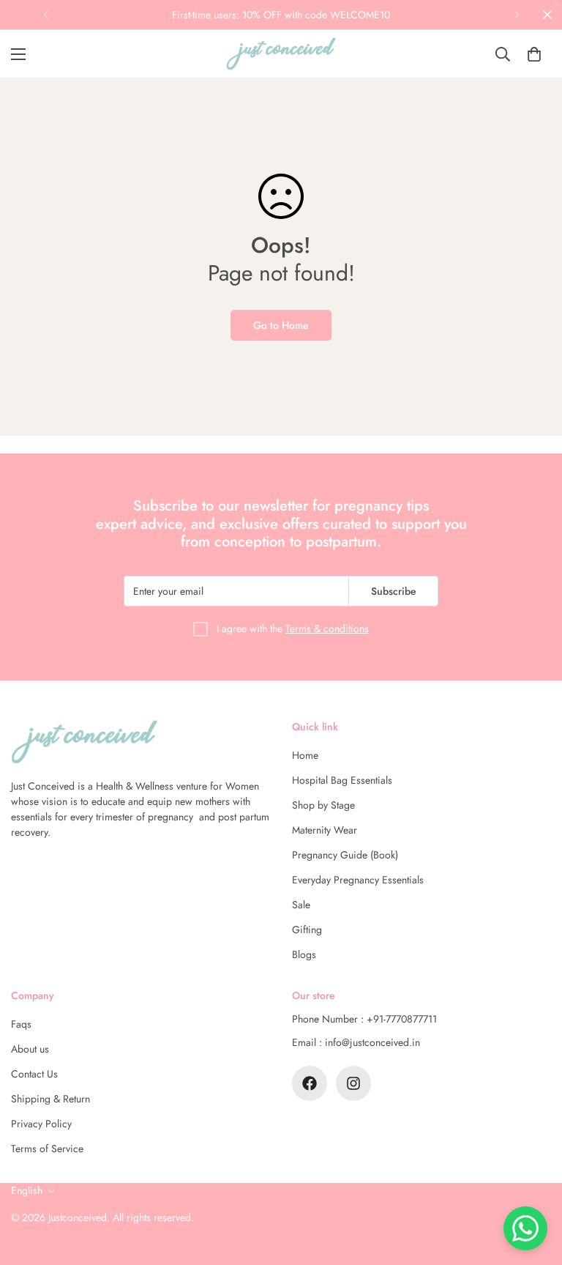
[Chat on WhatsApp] (525, 1228)
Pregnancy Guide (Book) (345, 854)
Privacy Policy (41, 1123)
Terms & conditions (327, 628)
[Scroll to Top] (533, 1185)
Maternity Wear (324, 830)
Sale (301, 904)
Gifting (307, 929)
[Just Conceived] (281, 54)
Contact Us (34, 1073)
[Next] (516, 14)
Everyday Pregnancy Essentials (358, 879)
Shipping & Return (50, 1098)
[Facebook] (309, 1083)
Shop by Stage (323, 805)
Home (305, 755)
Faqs (21, 1024)
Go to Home (281, 325)
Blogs (304, 954)
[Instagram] (353, 1083)
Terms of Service (47, 1148)
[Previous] (45, 14)
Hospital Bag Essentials (342, 780)
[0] (534, 54)
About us (30, 1049)
